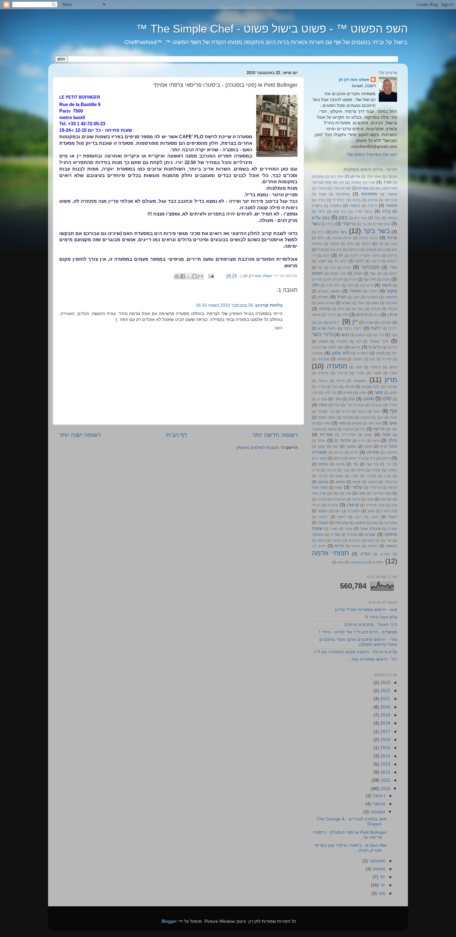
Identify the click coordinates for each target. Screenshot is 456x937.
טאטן (375, 303)
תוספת (373, 546)
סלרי (337, 399)
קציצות (386, 499)
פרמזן (338, 452)
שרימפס (373, 540)
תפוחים (378, 562)
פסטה (351, 446)
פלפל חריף (388, 446)
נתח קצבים (371, 386)
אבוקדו (392, 176)
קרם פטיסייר (375, 505)
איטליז (322, 188)
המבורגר (370, 267)
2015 (384, 747)
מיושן (393, 367)
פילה (392, 440)
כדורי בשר (322, 334)
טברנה (375, 309)
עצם (380, 417)
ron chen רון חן (354, 79)
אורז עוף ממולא (363, 182)
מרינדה (342, 373)
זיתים (393, 273)
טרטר (316, 315)
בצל (377, 218)
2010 (384, 788)
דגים (326, 255)
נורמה (323, 381)
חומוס (317, 273)
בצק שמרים (381, 224)
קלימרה (375, 487)
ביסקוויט (336, 205)
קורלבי (323, 476)
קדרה (316, 470)
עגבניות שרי (355, 405)
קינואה (372, 482)
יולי (381, 877)
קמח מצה (320, 487)
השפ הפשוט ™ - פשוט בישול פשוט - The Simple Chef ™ (272, 28)
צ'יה (372, 458)
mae (340, 562)
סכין (315, 392)
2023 (384, 682)
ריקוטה (323, 517)
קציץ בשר (319, 493)
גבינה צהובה (341, 238)
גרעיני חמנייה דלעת (365, 255)
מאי (381, 893)
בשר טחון (339, 232)
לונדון (380, 353)
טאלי (360, 303)
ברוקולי (348, 223)
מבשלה (317, 353)
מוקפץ (357, 359)
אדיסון (355, 176)
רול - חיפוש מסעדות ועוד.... (371, 659)
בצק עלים (321, 217)
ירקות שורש (327, 328)
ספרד (393, 405)
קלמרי (356, 487)
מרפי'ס (323, 373)
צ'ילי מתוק (355, 458)
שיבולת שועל (370, 528)
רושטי (392, 517)
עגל (336, 405)
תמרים (385, 554)
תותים (355, 546)
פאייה (326, 423)
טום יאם (357, 309)
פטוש (368, 435)
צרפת (360, 470)
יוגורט (369, 322)
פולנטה (348, 429)
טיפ (376, 315)
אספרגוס (369, 194)
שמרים (370, 534)
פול (362, 429)
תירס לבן (319, 546)
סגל (335, 387)
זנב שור (376, 273)
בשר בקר (376, 231)
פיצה (375, 440)
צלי (355, 464)
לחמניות (363, 353)
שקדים (335, 534)
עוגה (323, 404)
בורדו (321, 200)
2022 (384, 690)
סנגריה (322, 399)
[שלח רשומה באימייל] (211, 275)
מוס (372, 359)
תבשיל (337, 540)
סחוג (362, 392)
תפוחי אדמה (330, 553)
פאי (342, 423)
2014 (384, 756)
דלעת (359, 261)
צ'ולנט (386, 458)
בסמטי (392, 218)
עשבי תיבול (326, 417)
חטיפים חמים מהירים (327, 279)
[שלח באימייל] (200, 276)
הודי (393, 267)
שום (375, 523)
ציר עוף (372, 464)
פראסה (392, 452)
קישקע (323, 482)
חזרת (353, 279)
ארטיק (372, 200)
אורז (387, 182)
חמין (356, 297)
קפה (361, 493)
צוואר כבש (319, 458)
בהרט (356, 200)
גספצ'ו (334, 244)
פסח (368, 446)
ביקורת (317, 205)
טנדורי (331, 315)
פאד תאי (374, 423)
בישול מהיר (363, 211)
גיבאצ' (366, 244)
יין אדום (334, 322)
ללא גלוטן (341, 353)
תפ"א (365, 554)
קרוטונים (339, 499)
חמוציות (372, 297)
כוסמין (323, 341)
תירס (339, 546)
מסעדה (337, 366)
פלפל (321, 440)
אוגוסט (378, 869)
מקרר (360, 373)
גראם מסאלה (375, 249)
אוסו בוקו (336, 176)
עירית (346, 411)
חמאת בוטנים (329, 291)
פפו (335, 446)
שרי (388, 540)
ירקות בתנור (352, 328)
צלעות (340, 464)
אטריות (363, 188)
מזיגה (341, 359)
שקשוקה (318, 534)
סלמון (368, 399)
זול (320, 267)
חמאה (355, 291)
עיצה (376, 411)
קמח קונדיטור (381, 493)
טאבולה (391, 303)
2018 (384, 723)
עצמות (365, 417)
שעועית (352, 534)
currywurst (358, 562)
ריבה (358, 517)
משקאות (360, 381)
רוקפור (323, 511)
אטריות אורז (342, 188)
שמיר (334, 529)
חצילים (323, 297)
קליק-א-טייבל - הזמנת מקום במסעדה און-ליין (355, 652)
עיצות (361, 411)
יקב (319, 322)
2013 (384, 764)
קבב (346, 470)
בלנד (321, 211)
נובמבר (378, 804)
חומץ (386, 279)
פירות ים (342, 440)
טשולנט (385, 322)
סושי (378, 392)
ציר (388, 464)
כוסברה (342, 341)
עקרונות (348, 417)
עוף (393, 411)
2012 (384, 772)
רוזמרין (386, 511)
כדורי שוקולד (379, 341)
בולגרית (339, 200)
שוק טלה (341, 523)
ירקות (376, 328)
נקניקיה (392, 387)
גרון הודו (336, 249)
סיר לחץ (330, 392)
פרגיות (373, 452)
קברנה (331, 470)
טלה (345, 315)
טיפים (362, 314)
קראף (356, 499)
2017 (384, 731)
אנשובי (392, 194)
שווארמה (390, 523)
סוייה (321, 387)
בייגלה (372, 205)
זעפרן (358, 273)
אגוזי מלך (374, 176)
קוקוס (339, 476)
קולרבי (371, 476)
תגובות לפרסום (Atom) (257, 447)
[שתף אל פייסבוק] (183, 276)
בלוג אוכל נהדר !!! (380, 617)
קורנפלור (390, 482)
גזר (380, 244)
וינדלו (347, 267)
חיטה (386, 285)
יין (355, 321)
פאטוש (357, 423)
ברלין (330, 224)
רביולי (316, 505)
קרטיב (321, 499)
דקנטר (322, 261)
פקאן (321, 446)
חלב (350, 285)
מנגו (359, 367)
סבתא (349, 387)
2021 (384, 698)
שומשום (360, 523)
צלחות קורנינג (269, 305)
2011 (385, 780)
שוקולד (322, 523)
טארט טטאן (325, 303)
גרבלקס (354, 249)
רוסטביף (354, 511)
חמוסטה (391, 297)
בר (364, 224)
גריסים (392, 255)
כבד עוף (378, 335)
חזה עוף (370, 279)
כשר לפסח (335, 347)
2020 (384, 707)
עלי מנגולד (326, 411)
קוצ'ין (354, 476)
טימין (392, 314)
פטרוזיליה (349, 435)
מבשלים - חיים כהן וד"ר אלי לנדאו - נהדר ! (358, 632)
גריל (320, 249)
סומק (393, 392)
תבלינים (354, 540)
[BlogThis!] (194, 276)
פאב (393, 423)
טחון (341, 309)
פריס (354, 452)
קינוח (356, 482)
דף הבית (176, 435)
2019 (384, 715)
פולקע (332, 429)
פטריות (326, 434)
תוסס (321, 540)
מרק (391, 380)
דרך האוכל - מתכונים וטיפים (371, 624)
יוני (382, 885)
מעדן (393, 373)
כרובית (375, 347)
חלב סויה (333, 285)
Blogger (169, 921)
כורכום (392, 347)
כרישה (355, 347)
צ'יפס (338, 458)
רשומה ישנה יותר (80, 435)
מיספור (375, 367)
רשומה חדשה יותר (275, 435)
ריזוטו (342, 517)
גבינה (392, 237)
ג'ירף (320, 232)
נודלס (341, 381)
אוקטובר (377, 812)
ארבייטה (391, 200)
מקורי (377, 373)
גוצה (394, 244)
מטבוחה (324, 359)
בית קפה (339, 211)
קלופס (392, 487)
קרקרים (332, 505)
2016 (384, 739)
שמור (349, 529)
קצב (348, 493)
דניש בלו (340, 261)
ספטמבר (376, 861)
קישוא (340, 482)
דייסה (375, 261)
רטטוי (375, 517)
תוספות (391, 546)
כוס (358, 341)
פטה (386, 434)
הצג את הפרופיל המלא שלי (371, 154)
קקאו (370, 499)
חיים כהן (366, 285)
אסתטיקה (343, 194)
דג (341, 255)
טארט (346, 303)
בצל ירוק (360, 218)
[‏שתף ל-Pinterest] (177, 276)
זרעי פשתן (338, 273)
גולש (321, 238)
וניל (332, 267)
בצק (343, 217)
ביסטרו (354, 205)
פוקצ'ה (316, 429)
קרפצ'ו (353, 505)
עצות (393, 417)
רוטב (371, 511)
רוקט (337, 511)
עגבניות (376, 405)
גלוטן (350, 244)
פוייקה (379, 429)
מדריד (386, 359)
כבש (345, 334)
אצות (322, 194)
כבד (394, 335)
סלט (386, 398)
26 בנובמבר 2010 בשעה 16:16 (224, 305)
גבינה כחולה (368, 238)
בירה (386, 211)
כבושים (360, 335)
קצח (335, 493)
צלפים (323, 464)
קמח (338, 487)
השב (278, 328)
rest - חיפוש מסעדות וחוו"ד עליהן (366, 609)
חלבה (373, 291)
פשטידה (319, 452)
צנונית (376, 470)
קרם (394, 505)
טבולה (392, 309)
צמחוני (392, 470)
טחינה (324, 308)
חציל (341, 297)
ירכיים (392, 328)
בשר (316, 223)
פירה (361, 440)
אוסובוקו (318, 176)
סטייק (347, 392)
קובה (387, 476)
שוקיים (392, 529)
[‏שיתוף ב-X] (189, 276)
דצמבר (378, 795)
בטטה (391, 205)
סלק (351, 399)
